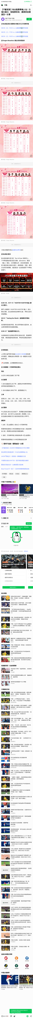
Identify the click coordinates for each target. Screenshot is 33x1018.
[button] (5, 1016)
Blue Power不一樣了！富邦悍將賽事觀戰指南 (15, 469)
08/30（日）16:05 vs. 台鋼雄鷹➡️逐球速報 (14, 36)
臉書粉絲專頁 (16, 250)
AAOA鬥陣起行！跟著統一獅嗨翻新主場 (13, 456)
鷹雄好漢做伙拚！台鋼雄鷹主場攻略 (12, 464)
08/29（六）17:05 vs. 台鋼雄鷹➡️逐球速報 (14, 32)
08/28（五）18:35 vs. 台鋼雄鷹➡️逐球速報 (14, 28)
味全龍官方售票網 (20, 354)
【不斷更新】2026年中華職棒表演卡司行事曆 (15, 448)
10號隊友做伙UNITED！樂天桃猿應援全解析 (15, 460)
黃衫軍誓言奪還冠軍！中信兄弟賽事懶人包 (14, 452)
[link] (11, 1016)
